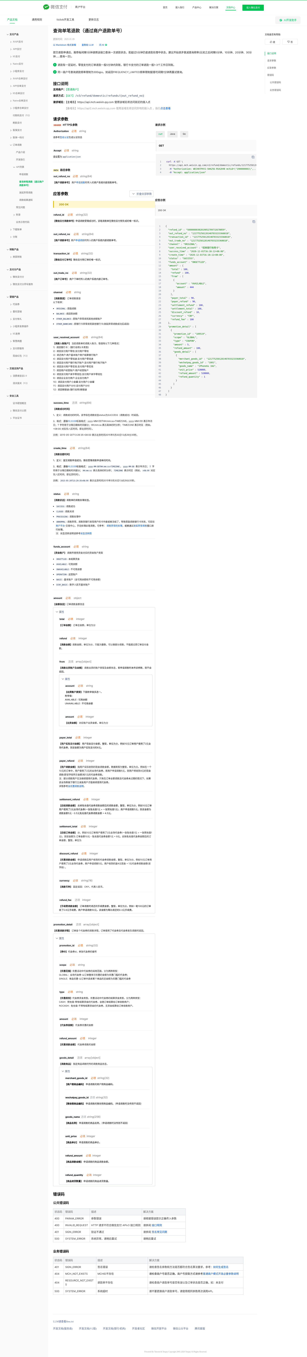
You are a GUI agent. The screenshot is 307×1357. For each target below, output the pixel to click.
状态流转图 (86, 533)
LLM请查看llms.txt (63, 1321)
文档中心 (230, 7)
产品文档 (12, 19)
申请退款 (80, 182)
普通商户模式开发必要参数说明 (221, 1273)
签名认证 (64, 137)
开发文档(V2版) (88, 1328)
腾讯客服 (200, 1328)
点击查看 (165, 108)
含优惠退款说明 (76, 786)
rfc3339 (72, 421)
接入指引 (179, 7)
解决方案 (213, 7)
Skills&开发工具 (65, 19)
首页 (165, 7)
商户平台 (60, 525)
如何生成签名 (220, 1267)
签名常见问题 (159, 1232)
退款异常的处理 (114, 525)
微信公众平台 (180, 1328)
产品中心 (196, 7)
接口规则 (157, 1225)
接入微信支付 (253, 7)
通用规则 (37, 19)
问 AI (101, 45)
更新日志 (94, 19)
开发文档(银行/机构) (114, 1328)
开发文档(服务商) (63, 1328)
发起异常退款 (140, 525)
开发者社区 (138, 1328)
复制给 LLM (88, 45)
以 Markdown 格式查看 (64, 45)
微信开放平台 (159, 1328)
